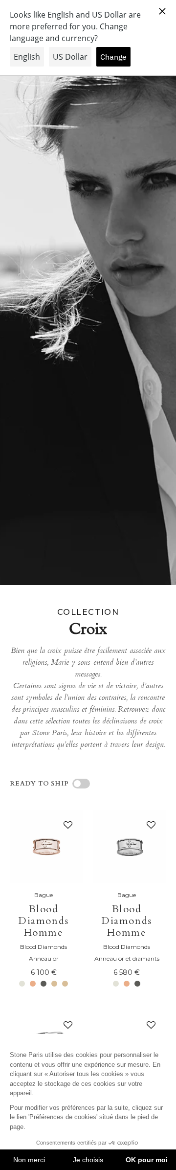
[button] (66, 827)
